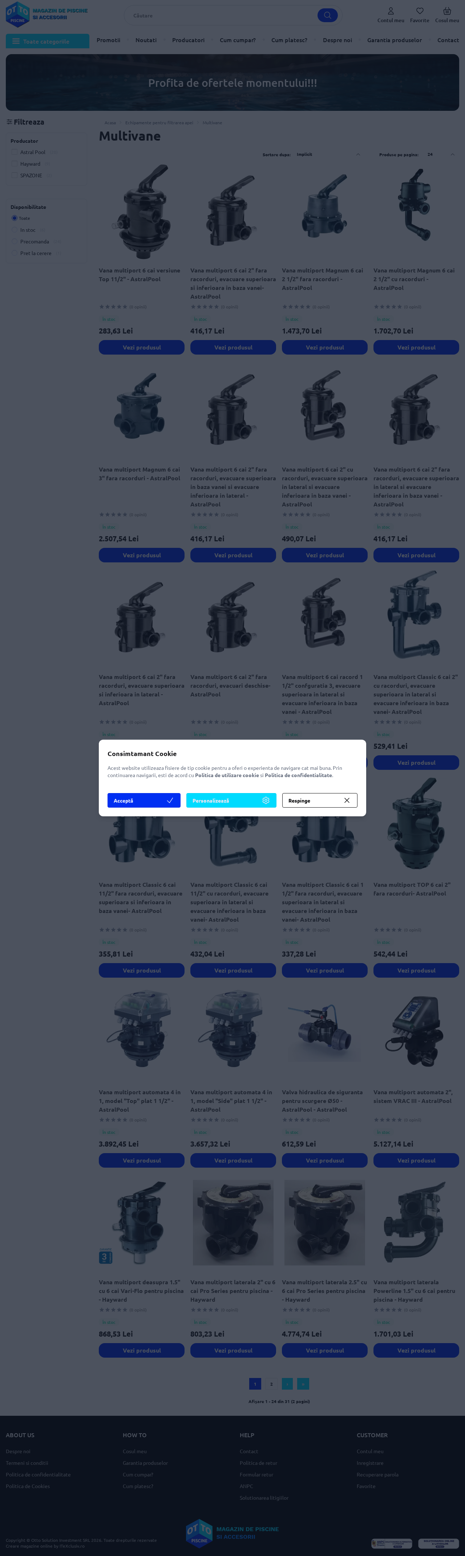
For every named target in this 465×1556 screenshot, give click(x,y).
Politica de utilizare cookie (227, 775)
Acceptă (123, 800)
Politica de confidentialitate (298, 775)
